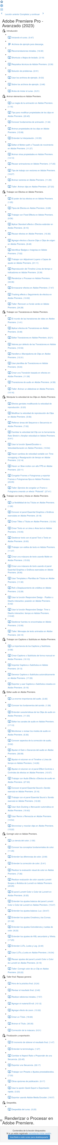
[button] (1, 2)
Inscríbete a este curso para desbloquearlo (29, 1137)
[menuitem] (1, 6)
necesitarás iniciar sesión (40, 1133)
